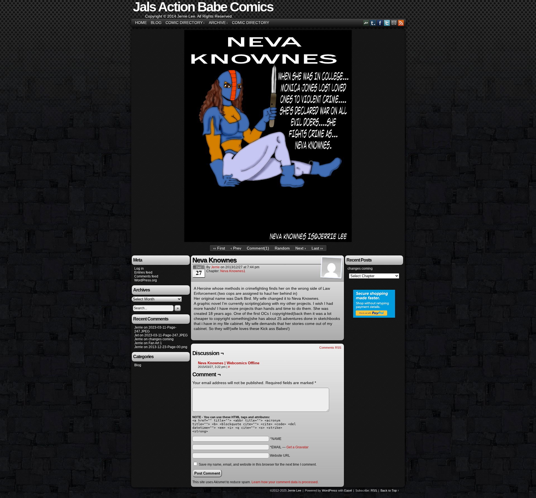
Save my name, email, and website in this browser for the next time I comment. (258, 464)
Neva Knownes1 (232, 271)
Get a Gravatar (297, 447)
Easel (348, 490)
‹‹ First (219, 248)
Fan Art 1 (155, 343)
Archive (218, 22)
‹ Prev (236, 248)
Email (394, 22)
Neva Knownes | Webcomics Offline (228, 363)
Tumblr (373, 22)
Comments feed (146, 276)
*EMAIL (289, 447)
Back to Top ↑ (390, 490)
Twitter (387, 22)
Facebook (380, 22)
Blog (156, 22)
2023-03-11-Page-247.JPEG (166, 335)
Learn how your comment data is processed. (285, 482)
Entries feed (143, 272)
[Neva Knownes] (268, 240)
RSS (401, 22)
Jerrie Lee (294, 490)
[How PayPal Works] (374, 317)
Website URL (280, 456)
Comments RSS (330, 347)
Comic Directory (185, 22)
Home (141, 22)
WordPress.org (145, 280)
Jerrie (215, 267)
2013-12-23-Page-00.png (168, 347)
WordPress (329, 490)
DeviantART (366, 22)
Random (282, 248)
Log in (139, 268)
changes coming (161, 339)
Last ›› (317, 248)
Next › (300, 248)
